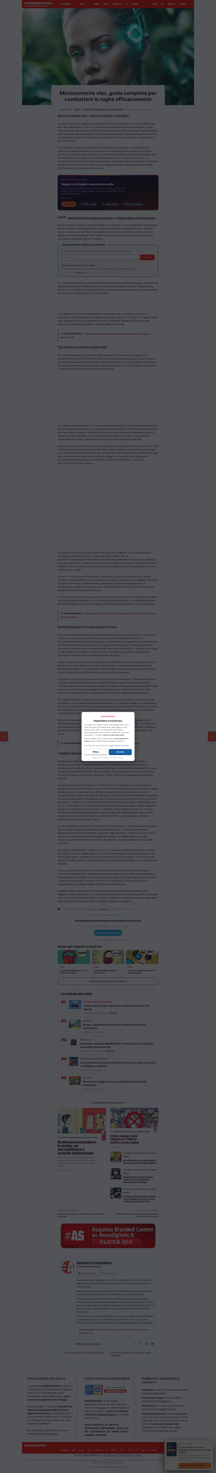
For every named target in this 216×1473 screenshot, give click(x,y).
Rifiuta (96, 752)
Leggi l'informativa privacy (119, 745)
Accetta (120, 752)
